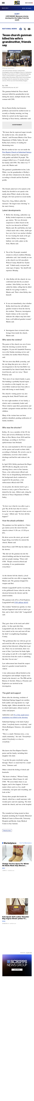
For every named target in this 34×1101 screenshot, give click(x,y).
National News (9, 29)
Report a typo (7, 830)
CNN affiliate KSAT (21, 602)
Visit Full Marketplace (25, 843)
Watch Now (28, 2)
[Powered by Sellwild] (29, 952)
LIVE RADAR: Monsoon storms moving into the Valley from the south (17, 18)
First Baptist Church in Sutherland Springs (16, 152)
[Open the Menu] (3, 2)
